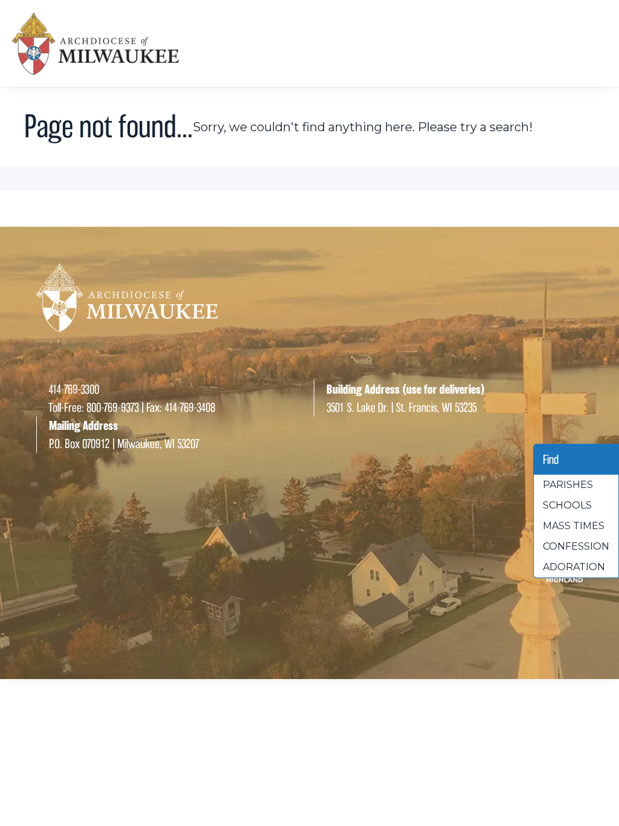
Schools (567, 505)
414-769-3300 (73, 389)
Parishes (568, 484)
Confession (576, 546)
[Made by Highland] (309, 578)
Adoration (574, 567)
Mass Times (573, 526)
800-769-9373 (112, 407)
